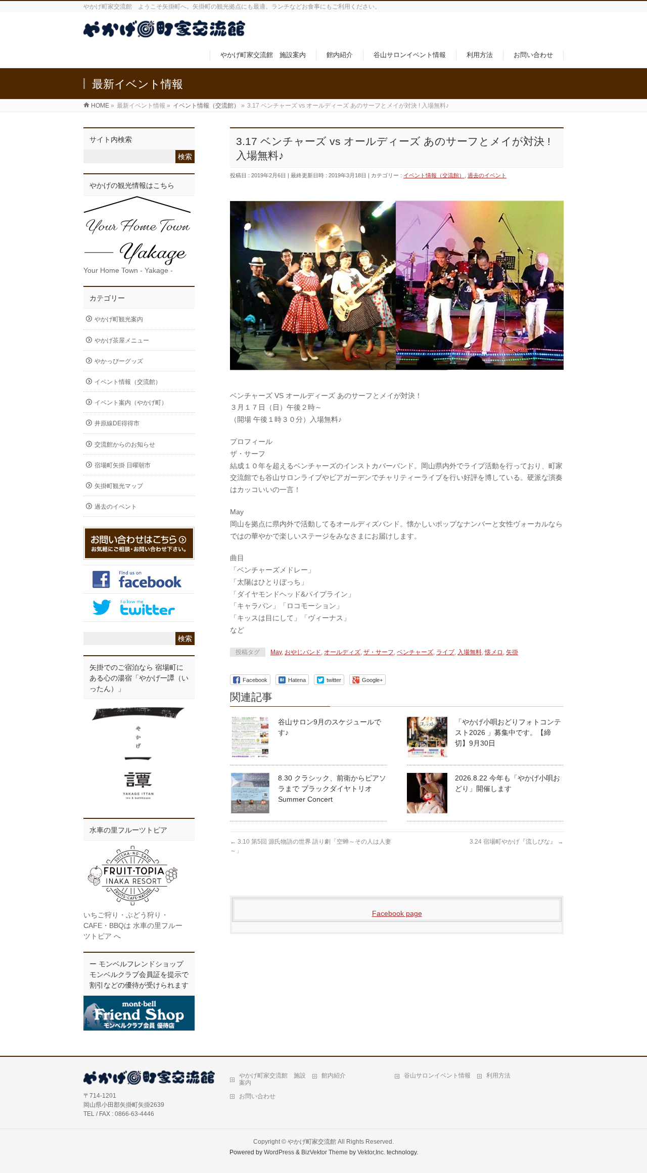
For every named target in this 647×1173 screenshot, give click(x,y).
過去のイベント (487, 175)
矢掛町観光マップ (119, 486)
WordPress (279, 1152)
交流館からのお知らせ (125, 444)
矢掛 (512, 652)
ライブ (445, 652)
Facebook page (397, 913)
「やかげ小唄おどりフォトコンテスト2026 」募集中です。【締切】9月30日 (508, 732)
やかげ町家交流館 (312, 1141)
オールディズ (342, 652)
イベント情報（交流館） (434, 175)
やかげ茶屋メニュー (122, 340)
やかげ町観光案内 (119, 319)
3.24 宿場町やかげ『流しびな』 (517, 841)
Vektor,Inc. (371, 1152)
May (276, 652)
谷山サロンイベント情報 (437, 1075)
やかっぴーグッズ (119, 361)
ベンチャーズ (415, 652)
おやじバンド (303, 652)
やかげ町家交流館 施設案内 (272, 1079)
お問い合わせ (257, 1096)
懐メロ (494, 652)
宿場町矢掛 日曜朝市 (123, 465)
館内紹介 (333, 1075)
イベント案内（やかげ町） (131, 402)
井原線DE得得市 (117, 423)
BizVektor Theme (324, 1152)
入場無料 (469, 652)
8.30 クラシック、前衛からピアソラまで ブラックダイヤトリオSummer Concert (332, 788)
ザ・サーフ (378, 652)
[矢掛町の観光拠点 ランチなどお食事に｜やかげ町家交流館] (164, 32)
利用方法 (498, 1075)
